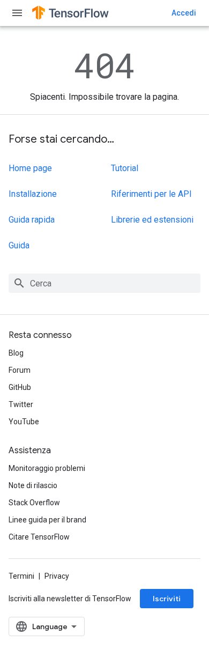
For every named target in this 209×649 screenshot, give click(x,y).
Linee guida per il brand (47, 519)
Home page (30, 168)
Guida (19, 245)
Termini (21, 576)
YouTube (24, 421)
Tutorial (124, 168)
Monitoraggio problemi (47, 468)
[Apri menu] (17, 13)
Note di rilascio (33, 485)
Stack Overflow (34, 502)
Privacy (56, 576)
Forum (20, 370)
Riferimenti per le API (151, 194)
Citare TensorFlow (39, 537)
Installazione (33, 194)
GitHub (20, 387)
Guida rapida (32, 220)
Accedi (183, 13)
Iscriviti (167, 598)
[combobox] (104, 283)
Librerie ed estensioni (152, 220)
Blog (16, 353)
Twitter (21, 404)
